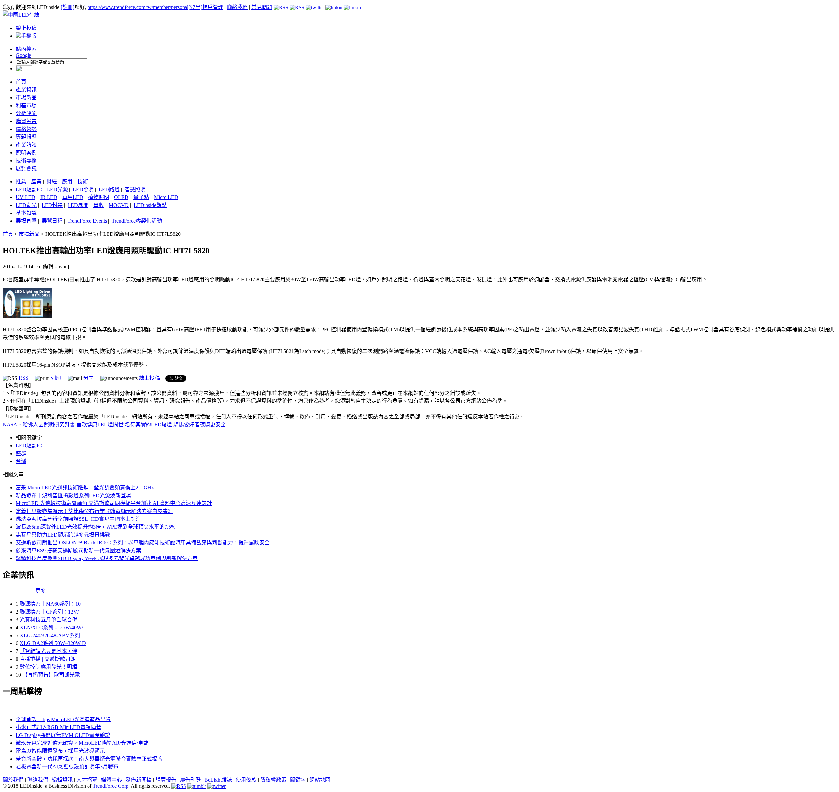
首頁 (21, 82)
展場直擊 (26, 221)
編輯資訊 (62, 779)
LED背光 (26, 205)
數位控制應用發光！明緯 (48, 667)
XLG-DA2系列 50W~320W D (53, 643)
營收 (98, 205)
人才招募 (86, 779)
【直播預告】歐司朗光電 (51, 675)
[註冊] (67, 7)
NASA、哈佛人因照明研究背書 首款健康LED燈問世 (63, 424)
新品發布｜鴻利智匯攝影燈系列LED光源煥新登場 (73, 495)
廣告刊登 (190, 779)
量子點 (141, 197)
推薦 (21, 181)
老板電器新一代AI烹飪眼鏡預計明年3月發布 (67, 766)
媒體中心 (111, 779)
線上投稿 (26, 28)
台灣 (21, 461)
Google (23, 55)
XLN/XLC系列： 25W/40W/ (51, 627)
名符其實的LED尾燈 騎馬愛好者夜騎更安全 (175, 424)
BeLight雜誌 (218, 779)
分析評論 (26, 113)
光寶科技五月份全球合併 (48, 619)
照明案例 (26, 152)
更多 (40, 591)
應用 (67, 181)
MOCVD (119, 205)
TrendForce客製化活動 (137, 221)
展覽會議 (26, 168)
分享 (88, 378)
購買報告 (26, 121)
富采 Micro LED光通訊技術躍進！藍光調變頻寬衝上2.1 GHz (85, 487)
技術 (82, 181)
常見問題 (261, 7)
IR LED (48, 197)
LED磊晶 (78, 205)
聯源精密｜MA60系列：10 (50, 604)
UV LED (25, 197)
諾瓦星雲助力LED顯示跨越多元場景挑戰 (63, 535)
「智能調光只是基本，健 (48, 651)
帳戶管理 (212, 7)
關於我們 (13, 779)
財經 (52, 181)
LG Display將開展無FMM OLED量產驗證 (63, 735)
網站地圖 (319, 779)
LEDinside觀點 (150, 205)
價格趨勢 (26, 129)
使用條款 (246, 779)
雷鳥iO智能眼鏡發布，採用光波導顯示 (60, 751)
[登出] (195, 7)
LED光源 (57, 189)
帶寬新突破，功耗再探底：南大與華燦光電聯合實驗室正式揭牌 (89, 759)
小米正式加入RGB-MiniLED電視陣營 (58, 727)
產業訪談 (26, 145)
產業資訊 (26, 89)
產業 (36, 181)
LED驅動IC (29, 189)
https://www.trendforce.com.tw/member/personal (138, 7)
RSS (23, 378)
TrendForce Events (87, 221)
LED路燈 (109, 189)
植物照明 (98, 197)
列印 (56, 378)
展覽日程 (52, 221)
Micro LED (166, 197)
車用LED (72, 197)
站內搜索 (26, 49)
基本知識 (26, 213)
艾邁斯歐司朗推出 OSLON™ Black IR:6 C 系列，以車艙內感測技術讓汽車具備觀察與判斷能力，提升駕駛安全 (143, 542)
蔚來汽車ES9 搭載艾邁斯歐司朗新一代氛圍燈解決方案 (78, 550)
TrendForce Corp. (111, 786)
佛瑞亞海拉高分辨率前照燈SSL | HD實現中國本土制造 (78, 519)
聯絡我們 (237, 7)
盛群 (21, 453)
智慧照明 (135, 189)
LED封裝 (52, 205)
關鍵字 (298, 779)
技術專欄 (26, 160)
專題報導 (26, 137)
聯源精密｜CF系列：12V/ (49, 612)
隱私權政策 (273, 779)
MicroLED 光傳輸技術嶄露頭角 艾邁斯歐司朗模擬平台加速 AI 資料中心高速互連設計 (114, 503)
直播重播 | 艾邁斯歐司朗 (48, 659)
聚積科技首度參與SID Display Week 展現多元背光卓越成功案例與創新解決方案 (107, 558)
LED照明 (83, 189)
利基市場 (26, 105)
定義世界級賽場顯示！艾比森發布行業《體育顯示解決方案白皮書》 (94, 511)
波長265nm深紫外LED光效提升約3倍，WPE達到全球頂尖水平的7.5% (95, 527)
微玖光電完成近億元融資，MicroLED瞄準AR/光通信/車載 (82, 743)
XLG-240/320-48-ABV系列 (50, 635)
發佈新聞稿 (139, 779)
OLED (121, 197)
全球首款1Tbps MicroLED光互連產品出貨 (63, 719)
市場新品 (26, 97)
